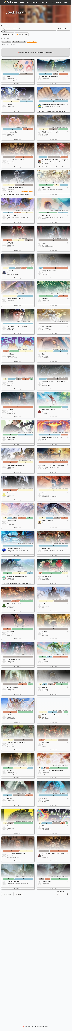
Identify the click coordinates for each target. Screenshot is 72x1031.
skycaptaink (45, 857)
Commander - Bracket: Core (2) (51, 106)
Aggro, (15, 583)
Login (65, 2)
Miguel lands (11, 437)
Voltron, (63, 111)
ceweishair (9, 635)
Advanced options (9, 44)
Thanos (44, 826)
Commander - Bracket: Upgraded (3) (17, 217)
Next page (18, 894)
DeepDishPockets (46, 829)
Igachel (8, 107)
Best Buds (10, 354)
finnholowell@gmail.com (13, 774)
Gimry (8, 801)
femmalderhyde (11, 718)
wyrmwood (45, 385)
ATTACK (10, 243)
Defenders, (9, 583)
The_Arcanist (45, 163)
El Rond (44, 798)
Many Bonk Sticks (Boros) (16, 465)
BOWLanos (9, 302)
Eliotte (8, 218)
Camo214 (9, 441)
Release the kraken (13, 881)
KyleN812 (9, 135)
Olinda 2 (45, 631)
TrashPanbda (45, 801)
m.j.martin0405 (11, 746)
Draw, (20, 583)
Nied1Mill (9, 191)
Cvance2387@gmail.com (13, 80)
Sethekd (9, 246)
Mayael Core (46, 576)
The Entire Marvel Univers (51, 715)
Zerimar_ (44, 107)
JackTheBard (45, 718)
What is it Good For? (14, 604)
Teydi (8, 163)
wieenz (44, 80)
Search (22, 2)
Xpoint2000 (45, 413)
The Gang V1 (46, 881)
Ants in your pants (48, 409)
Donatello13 (45, 690)
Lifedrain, (18, 194)
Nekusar (10, 798)
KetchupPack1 (10, 524)
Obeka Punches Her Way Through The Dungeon (54, 160)
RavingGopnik (10, 690)
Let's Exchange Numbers (15, 187)
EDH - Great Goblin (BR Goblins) (53, 853)
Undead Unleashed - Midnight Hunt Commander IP (54, 382)
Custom (9, 273)
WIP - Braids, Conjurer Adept (17, 326)
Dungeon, (59, 167)
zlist (43, 607)
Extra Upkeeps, (51, 167)
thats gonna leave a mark (51, 76)
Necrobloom (11, 826)
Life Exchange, (10, 194)
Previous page (7, 894)
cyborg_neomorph (11, 357)
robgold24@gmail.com (48, 246)
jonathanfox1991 (46, 552)
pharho (44, 746)
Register (58, 2)
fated (9, 715)
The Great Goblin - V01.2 (15, 160)
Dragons (45, 298)
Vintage (44, 439)
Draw (44, 354)
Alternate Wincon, (54, 111)
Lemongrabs (45, 635)
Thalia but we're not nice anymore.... (50, 132)
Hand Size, (45, 111)
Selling (44, 687)
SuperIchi (9, 552)
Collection (43, 2)
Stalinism (44, 441)
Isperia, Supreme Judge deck (16, 298)
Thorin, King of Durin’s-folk (16, 853)
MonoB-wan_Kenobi (12, 274)
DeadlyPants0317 (46, 329)
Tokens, (64, 167)
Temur (44, 659)
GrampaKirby (45, 357)
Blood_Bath (9, 385)
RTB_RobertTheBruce (47, 774)
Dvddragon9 (10, 468)
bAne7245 (44, 135)
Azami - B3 (46, 548)
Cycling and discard (13, 659)
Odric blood (11, 493)
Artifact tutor (47, 326)
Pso (43, 524)
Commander (10, 78)
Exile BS (9, 104)
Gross (44, 243)
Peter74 (44, 468)
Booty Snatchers (12, 132)
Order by (4, 31)
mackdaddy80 (45, 579)
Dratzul (44, 663)
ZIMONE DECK (47, 215)
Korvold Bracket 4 (13, 687)
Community (34, 2)
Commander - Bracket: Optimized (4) (52, 189)
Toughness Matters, (28, 583)
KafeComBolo (10, 579)
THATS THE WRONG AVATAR (52, 770)
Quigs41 (9, 829)
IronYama (44, 302)
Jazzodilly (9, 663)
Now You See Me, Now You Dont (53, 465)
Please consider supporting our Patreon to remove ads (36, 52)
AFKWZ (44, 218)
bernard (9, 770)
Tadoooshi (44, 191)
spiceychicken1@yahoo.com (49, 496)
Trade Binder (11, 520)
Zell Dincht (10, 409)
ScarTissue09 (45, 274)
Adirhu (8, 496)
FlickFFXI (9, 329)
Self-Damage (25, 194)
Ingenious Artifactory (14, 548)
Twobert (10, 271)
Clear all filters (31, 41)
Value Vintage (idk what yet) (52, 437)
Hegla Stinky (46, 187)
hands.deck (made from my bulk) (53, 104)
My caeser (45, 742)
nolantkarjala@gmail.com (13, 857)
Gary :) (9, 76)
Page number (60, 891)
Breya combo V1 (48, 520)
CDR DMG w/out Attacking (16, 742)
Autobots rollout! (13, 215)
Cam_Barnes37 (10, 885)
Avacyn (44, 493)
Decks (27, 2)
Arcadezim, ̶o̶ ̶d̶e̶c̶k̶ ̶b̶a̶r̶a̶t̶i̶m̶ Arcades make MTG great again (17, 576)
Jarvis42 (44, 885)
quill (43, 604)
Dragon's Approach (49, 271)
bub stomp (10, 631)
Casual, (44, 167)
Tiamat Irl (10, 382)
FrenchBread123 (11, 413)
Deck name (4, 26)
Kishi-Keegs (10, 607)
